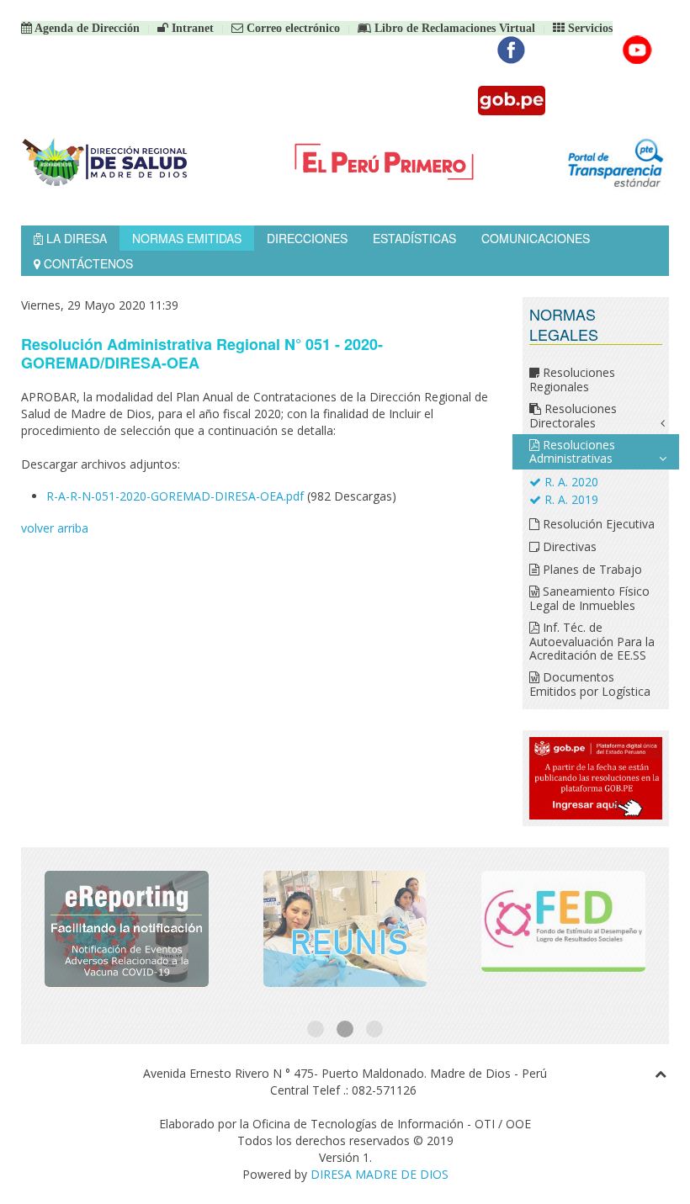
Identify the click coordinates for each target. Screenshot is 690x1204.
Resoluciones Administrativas (572, 452)
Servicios (589, 28)
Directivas (568, 546)
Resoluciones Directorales (573, 415)
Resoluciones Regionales (572, 379)
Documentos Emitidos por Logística (589, 684)
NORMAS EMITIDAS (187, 238)
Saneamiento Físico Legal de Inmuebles (589, 598)
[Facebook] (511, 50)
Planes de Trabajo (590, 569)
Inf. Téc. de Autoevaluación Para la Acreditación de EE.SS (592, 641)
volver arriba (54, 528)
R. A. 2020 (569, 482)
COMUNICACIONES (535, 238)
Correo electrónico (291, 28)
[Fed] (563, 928)
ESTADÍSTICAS (414, 238)
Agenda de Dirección (86, 28)
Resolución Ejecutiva (597, 524)
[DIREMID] (127, 928)
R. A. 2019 (569, 499)
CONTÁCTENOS (86, 263)
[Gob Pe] (511, 100)
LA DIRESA (75, 238)
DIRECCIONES (307, 238)
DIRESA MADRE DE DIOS (379, 1174)
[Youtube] (637, 50)
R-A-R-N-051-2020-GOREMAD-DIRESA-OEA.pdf (175, 496)
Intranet (191, 28)
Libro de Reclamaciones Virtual (453, 28)
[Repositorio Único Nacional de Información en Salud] (345, 928)
